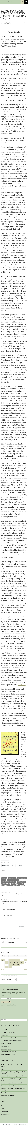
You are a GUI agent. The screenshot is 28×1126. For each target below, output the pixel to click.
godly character (13, 880)
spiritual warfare (12, 885)
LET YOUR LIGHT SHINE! (8, 1052)
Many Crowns (5, 1046)
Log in (3, 1108)
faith (3, 880)
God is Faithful (5, 1093)
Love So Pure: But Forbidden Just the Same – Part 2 (14, 894)
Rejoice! (3, 1069)
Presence (21, 883)
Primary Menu (26, 2)
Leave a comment (6, 23)
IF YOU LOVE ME (6, 1049)
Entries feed (4, 1111)
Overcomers (6, 883)
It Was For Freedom (6, 1043)
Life (19, 881)
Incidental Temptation (7, 1095)
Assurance (4, 8)
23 (18, 964)
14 (10, 962)
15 (14, 962)
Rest (3, 885)
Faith (10, 8)
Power (14, 8)
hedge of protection (8, 881)
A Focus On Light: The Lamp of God (11, 1083)
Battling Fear (4, 1035)
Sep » (25, 969)
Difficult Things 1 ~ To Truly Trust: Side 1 (12, 1076)
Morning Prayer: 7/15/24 (8, 1054)
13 (6, 962)
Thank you (4, 1029)
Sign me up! (6, 1002)
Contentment (21, 878)
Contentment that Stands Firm (9, 1038)
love (23, 881)
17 (21, 962)
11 (25, 960)
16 (18, 962)
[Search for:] (14, 1019)
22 (14, 964)
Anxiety (4, 878)
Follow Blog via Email (9, 989)
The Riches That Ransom (8, 1032)
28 (10, 967)
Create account (5, 1106)
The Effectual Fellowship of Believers (11, 1040)
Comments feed (5, 1114)
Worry (22, 885)
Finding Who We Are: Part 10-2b (10, 1086)
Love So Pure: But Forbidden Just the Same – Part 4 (14, 901)
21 (10, 964)
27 (6, 967)
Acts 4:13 (22, 685)
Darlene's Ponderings (8, 2)
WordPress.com (5, 1117)
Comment (21, 926)
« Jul (2, 969)
